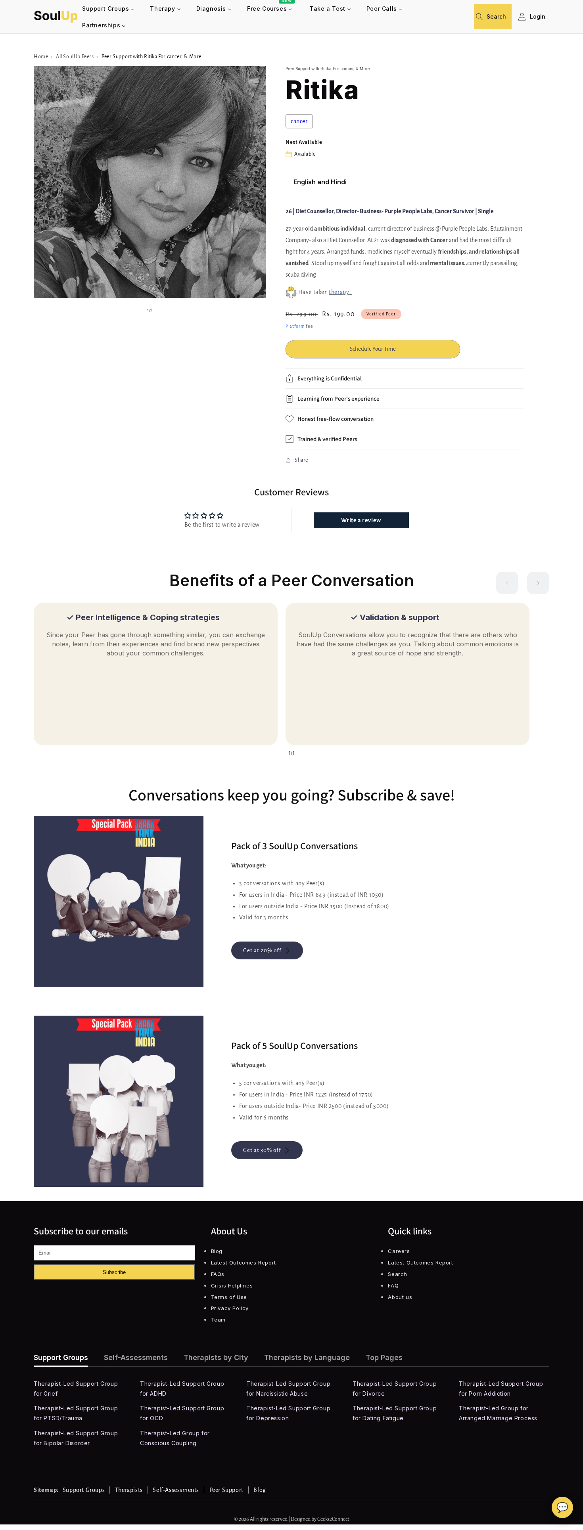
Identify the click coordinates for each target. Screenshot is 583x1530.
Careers (399, 1251)
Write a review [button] (361, 520)
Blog (216, 1251)
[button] (482, 16)
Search (397, 1274)
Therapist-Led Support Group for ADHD (182, 1388)
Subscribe (114, 1272)
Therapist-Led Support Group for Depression (288, 1413)
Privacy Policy (230, 1308)
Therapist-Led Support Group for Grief (76, 1388)
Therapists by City (216, 1357)
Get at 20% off (262, 950)
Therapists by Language (307, 1357)
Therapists (129, 1490)
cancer (299, 121)
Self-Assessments (136, 1357)
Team (218, 1319)
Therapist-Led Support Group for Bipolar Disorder (76, 1438)
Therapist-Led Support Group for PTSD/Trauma (76, 1413)
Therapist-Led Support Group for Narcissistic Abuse (288, 1388)
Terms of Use (229, 1297)
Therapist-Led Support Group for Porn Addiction (501, 1388)
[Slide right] (538, 583)
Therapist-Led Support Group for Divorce (395, 1388)
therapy (339, 292)
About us (400, 1297)
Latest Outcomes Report (243, 1262)
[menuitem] (108, 8)
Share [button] (301, 460)
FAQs (217, 1274)
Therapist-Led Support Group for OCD (182, 1413)
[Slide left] (507, 583)
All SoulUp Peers (75, 56)
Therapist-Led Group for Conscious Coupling (175, 1438)
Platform (295, 326)
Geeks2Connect (333, 1519)
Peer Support (226, 1490)
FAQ (393, 1285)
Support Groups (61, 1357)
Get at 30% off (262, 1150)
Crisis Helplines (232, 1285)
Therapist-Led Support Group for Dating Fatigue (395, 1413)
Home (41, 56)
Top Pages (384, 1357)
